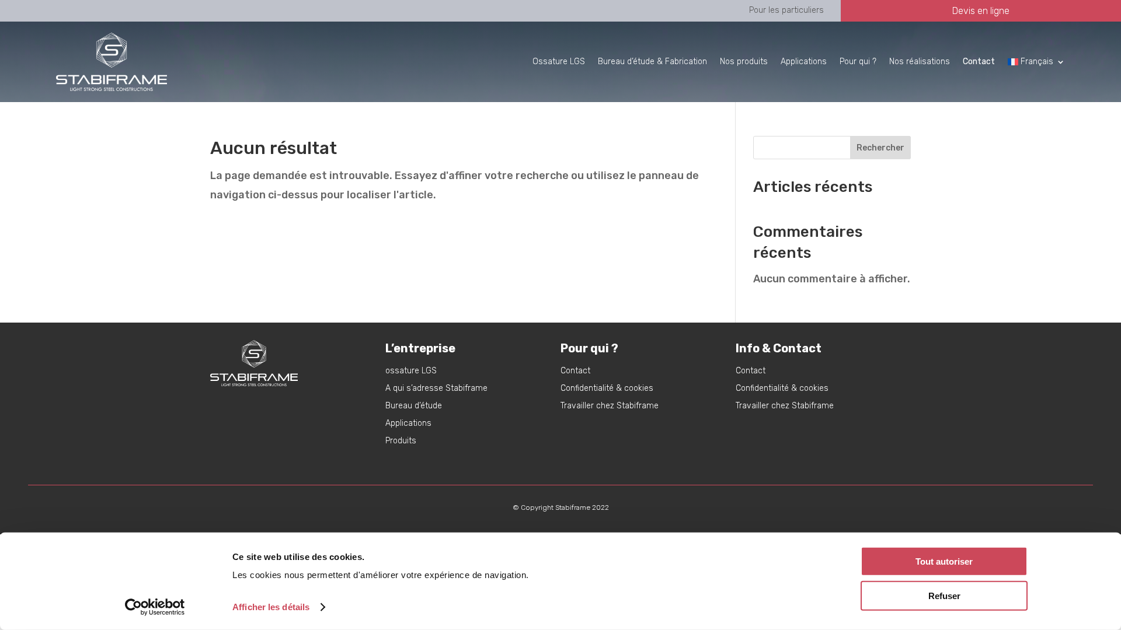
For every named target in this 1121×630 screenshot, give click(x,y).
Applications (804, 61)
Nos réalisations (919, 61)
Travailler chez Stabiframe (609, 406)
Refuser (944, 595)
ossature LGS (411, 371)
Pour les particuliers (786, 10)
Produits (400, 441)
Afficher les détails (270, 607)
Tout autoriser (944, 561)
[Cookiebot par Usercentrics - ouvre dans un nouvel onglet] (155, 607)
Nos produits (744, 61)
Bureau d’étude (413, 406)
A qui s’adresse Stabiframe (436, 388)
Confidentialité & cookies (606, 388)
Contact (575, 371)
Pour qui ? (858, 61)
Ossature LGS (558, 61)
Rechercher (880, 148)
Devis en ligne (980, 10)
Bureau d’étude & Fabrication (652, 61)
